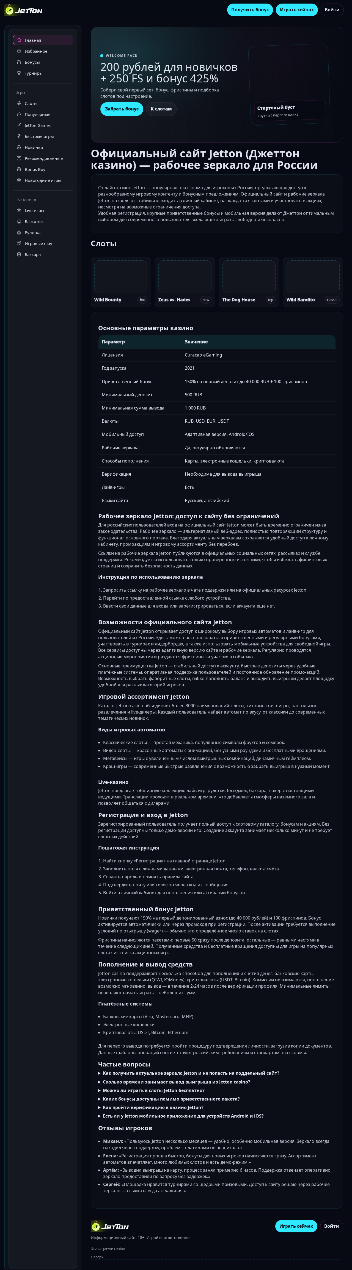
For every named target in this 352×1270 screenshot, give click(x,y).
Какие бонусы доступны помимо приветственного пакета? (171, 1099)
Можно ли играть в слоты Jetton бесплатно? (154, 1090)
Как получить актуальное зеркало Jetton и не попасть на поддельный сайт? (191, 1073)
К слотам (161, 109)
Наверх (97, 1256)
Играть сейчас (297, 10)
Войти (332, 10)
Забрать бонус (122, 109)
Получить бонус (250, 10)
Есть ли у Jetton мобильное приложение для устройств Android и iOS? (183, 1116)
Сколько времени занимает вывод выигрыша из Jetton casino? (176, 1082)
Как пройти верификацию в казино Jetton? (153, 1107)
